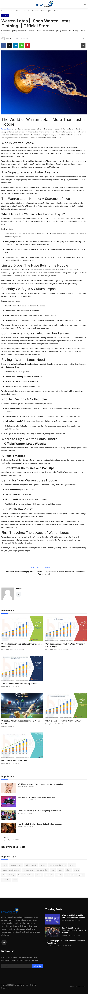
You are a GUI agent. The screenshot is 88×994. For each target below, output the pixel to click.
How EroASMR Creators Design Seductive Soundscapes (40, 824)
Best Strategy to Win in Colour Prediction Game (36, 797)
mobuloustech (66, 920)
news (15, 880)
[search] (85, 4)
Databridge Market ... (7, 649)
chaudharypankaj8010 (53, 946)
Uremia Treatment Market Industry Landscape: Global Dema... (21, 645)
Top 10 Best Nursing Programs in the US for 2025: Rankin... (74, 930)
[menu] (3, 4)
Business (11, 11)
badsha (19, 589)
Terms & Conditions (77, 986)
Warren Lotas (6, 129)
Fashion (43, 865)
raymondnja (7, 840)
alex (2, 726)
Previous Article (36, 568)
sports (72, 865)
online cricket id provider (11, 870)
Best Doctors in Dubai (25, 875)
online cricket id (16, 865)
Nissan (5, 837)
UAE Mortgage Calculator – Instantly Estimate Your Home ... (66, 942)
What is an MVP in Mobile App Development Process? (73, 916)
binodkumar (22, 800)
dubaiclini (21, 786)
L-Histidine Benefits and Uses (14, 760)
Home (3, 11)
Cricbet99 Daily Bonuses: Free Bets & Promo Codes (20, 722)
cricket (76, 870)
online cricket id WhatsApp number (36, 870)
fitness (39, 875)
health (60, 870)
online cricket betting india (74, 875)
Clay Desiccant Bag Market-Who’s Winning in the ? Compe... (65, 645)
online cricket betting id (58, 865)
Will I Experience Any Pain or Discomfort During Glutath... (40, 784)
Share (68, 870)
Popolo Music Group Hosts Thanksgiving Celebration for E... (41, 811)
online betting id (31, 865)
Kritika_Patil (4, 686)
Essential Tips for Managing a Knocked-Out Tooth (24, 572)
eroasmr (20, 826)
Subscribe (37, 966)
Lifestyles (6, 880)
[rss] (4, 942)
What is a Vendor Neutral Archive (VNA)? (63, 721)
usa (53, 870)
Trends (59, 875)
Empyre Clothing (8, 875)
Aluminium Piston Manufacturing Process (19, 683)
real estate (49, 875)
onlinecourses (66, 935)
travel (5, 865)
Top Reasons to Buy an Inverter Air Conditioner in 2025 (66, 572)
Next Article (50, 568)
